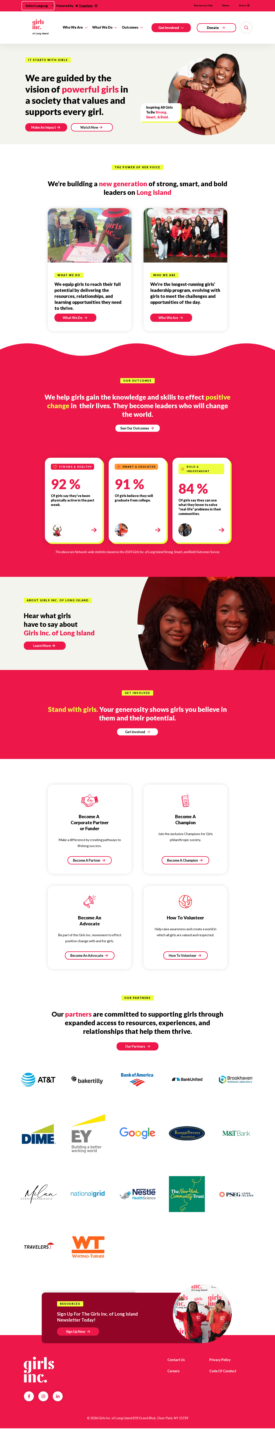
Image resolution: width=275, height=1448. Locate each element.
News (225, 5)
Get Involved (168, 28)
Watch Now (89, 127)
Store (242, 5)
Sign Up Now (75, 1331)
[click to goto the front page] (39, 1370)
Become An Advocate (87, 955)
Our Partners (135, 1046)
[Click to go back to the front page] (40, 27)
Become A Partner (87, 860)
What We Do (102, 27)
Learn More (42, 646)
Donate (213, 28)
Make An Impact (43, 127)
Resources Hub (203, 5)
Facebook (29, 1396)
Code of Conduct (222, 1371)
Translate (86, 5)
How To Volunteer (183, 955)
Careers (173, 1371)
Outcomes (130, 27)
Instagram (43, 1396)
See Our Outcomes (135, 428)
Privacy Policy (220, 1360)
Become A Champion (182, 860)
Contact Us (176, 1360)
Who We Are (73, 27)
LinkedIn (58, 1396)
